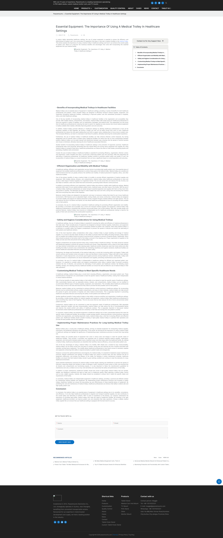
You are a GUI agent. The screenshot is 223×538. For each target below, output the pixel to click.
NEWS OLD (166, 457)
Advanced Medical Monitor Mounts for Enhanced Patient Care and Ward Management (152, 461)
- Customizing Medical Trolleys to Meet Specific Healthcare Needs (151, 61)
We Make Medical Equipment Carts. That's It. (107, 461)
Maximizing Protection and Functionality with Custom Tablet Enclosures (152, 464)
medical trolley (124, 41)
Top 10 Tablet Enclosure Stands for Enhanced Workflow (110, 464)
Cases (160, 457)
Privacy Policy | (124, 535)
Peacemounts (58, 14)
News (155, 457)
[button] (170, 8)
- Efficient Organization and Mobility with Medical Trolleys (151, 55)
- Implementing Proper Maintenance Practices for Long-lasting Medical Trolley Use (151, 64)
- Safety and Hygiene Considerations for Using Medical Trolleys (151, 58)
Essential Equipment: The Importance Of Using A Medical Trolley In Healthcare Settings (95, 14)
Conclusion (140, 67)
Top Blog (131, 535)
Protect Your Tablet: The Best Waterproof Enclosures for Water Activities (72, 464)
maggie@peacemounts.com (155, 506)
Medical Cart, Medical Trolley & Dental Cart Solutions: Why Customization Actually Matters (67, 462)
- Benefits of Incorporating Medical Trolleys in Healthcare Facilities (151, 52)
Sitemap (115, 535)
